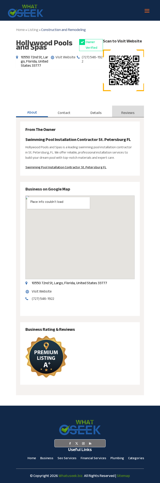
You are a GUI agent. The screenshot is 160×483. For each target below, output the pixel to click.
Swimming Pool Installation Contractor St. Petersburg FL (65, 167)
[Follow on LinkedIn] (90, 443)
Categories (136, 459)
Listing (33, 29)
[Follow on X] (76, 443)
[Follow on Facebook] (70, 443)
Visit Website (65, 57)
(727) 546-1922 (92, 59)
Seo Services (67, 459)
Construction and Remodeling (63, 29)
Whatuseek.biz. (71, 475)
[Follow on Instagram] (83, 443)
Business (46, 459)
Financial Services (93, 459)
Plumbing (117, 459)
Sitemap (123, 475)
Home (20, 29)
